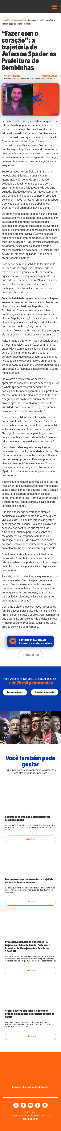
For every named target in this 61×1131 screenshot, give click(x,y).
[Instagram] (16, 1105)
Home (3, 20)
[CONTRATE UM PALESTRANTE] (13, 641)
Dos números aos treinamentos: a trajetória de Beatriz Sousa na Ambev (29, 880)
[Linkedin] (23, 1105)
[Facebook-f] (37, 1105)
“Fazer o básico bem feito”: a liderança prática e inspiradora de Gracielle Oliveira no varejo (29, 1013)
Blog (9, 20)
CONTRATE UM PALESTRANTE (32, 640)
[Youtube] (30, 1105)
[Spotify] (45, 1105)
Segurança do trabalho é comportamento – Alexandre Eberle (28, 818)
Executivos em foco (19, 20)
